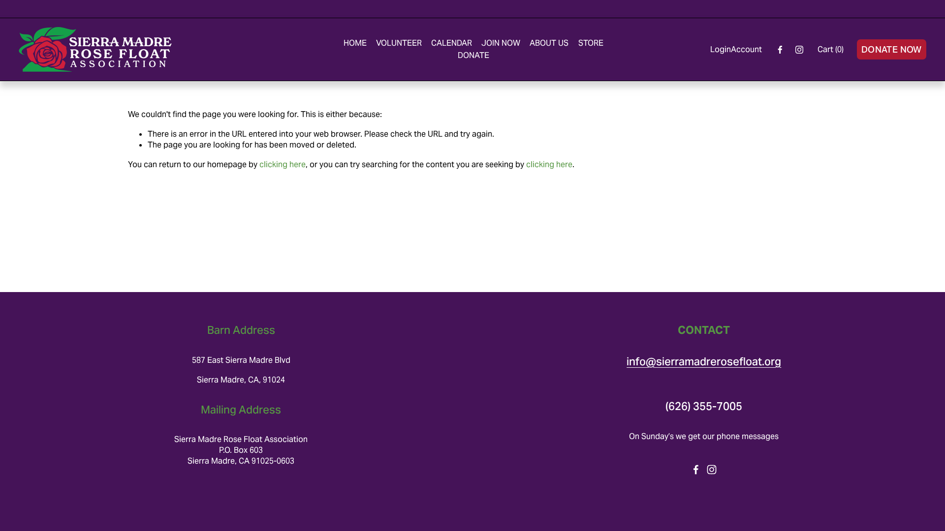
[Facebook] (780, 50)
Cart (831, 49)
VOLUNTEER (399, 43)
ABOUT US (549, 43)
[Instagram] (799, 50)
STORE (590, 43)
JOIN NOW (500, 43)
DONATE (473, 55)
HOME (355, 43)
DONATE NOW (891, 49)
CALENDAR (451, 43)
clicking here (282, 164)
